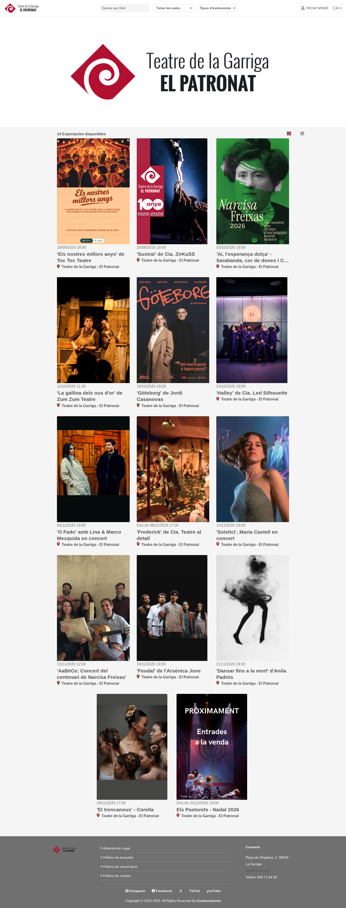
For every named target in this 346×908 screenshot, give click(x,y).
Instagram (136, 891)
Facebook (163, 891)
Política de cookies (117, 876)
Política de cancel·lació (120, 866)
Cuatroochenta (209, 901)
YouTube (214, 891)
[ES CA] (337, 8)
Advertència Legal (116, 848)
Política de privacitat (118, 857)
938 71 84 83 (267, 877)
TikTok (194, 891)
